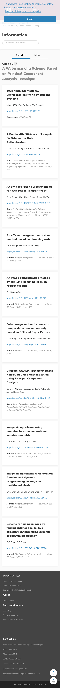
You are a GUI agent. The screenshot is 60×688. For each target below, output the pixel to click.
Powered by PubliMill (23, 684)
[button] (53, 672)
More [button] (37, 55)
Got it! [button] (30, 19)
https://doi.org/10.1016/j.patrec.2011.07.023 (26, 298)
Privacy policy (40, 684)
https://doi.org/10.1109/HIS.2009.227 (23, 111)
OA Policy (7, 611)
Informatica (14, 35)
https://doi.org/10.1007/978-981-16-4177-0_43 (28, 398)
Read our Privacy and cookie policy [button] (23, 11)
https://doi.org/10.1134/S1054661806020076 (27, 447)
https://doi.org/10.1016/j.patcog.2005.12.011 (27, 497)
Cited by (21, 55)
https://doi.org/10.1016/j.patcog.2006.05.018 (27, 251)
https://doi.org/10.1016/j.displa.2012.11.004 (26, 344)
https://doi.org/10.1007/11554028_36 (23, 154)
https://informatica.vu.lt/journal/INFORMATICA (21, 674)
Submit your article (10, 615)
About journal (8, 600)
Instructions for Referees (13, 619)
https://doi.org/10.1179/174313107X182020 (26, 548)
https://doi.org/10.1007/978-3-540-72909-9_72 (28, 203)
